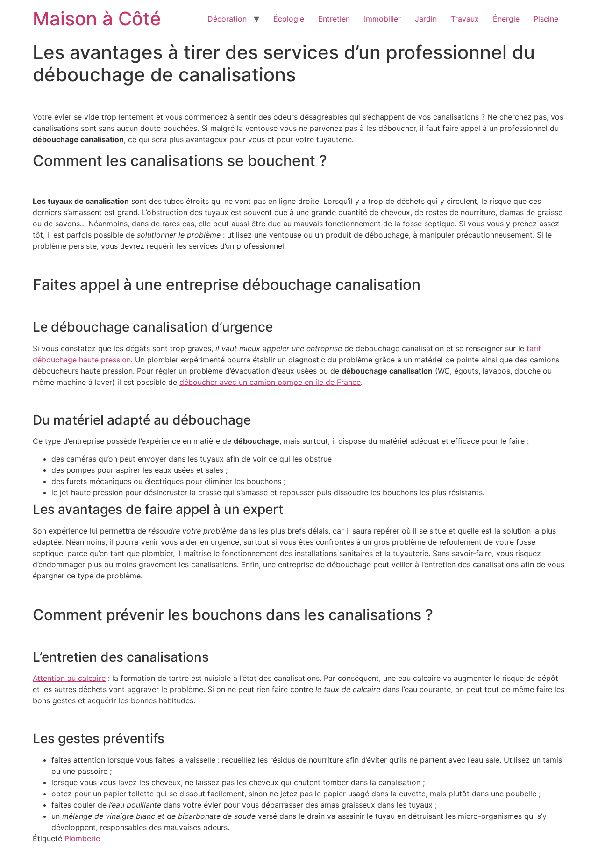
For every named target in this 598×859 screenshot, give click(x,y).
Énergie (506, 18)
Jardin (426, 18)
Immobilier (382, 18)
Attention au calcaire (69, 678)
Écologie (288, 18)
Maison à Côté (97, 18)
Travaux (465, 18)
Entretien (334, 18)
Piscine (546, 18)
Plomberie (82, 838)
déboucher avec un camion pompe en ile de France (270, 382)
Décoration (227, 18)
